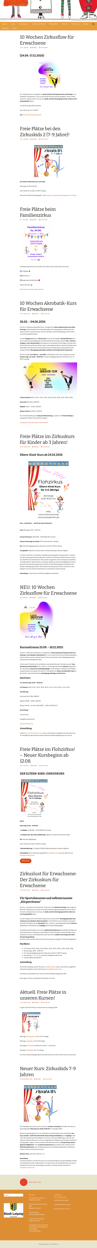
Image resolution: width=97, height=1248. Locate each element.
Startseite (4, 24)
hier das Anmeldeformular (33, 733)
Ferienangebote (23, 24)
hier (43, 1154)
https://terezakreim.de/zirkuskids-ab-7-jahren (62, 195)
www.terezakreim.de (26, 724)
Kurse (13, 24)
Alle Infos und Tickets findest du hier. (32, 289)
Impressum (5, 28)
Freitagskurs (30, 1050)
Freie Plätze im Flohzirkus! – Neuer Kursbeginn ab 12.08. (47, 755)
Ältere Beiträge (31, 1182)
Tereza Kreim (44, 47)
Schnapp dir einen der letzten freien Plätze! (34, 422)
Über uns (65, 24)
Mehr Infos (25, 861)
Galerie (15, 28)
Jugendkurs (30, 1041)
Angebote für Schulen (38, 24)
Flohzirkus (30, 1045)
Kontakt (85, 24)
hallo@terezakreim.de (27, 855)
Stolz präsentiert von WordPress (48, 1244)
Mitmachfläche (53, 24)
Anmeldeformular (53, 853)
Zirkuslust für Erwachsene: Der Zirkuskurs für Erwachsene (48, 879)
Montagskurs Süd (31, 1036)
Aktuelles (34, 47)
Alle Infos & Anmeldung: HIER (31, 115)
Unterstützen (75, 24)
